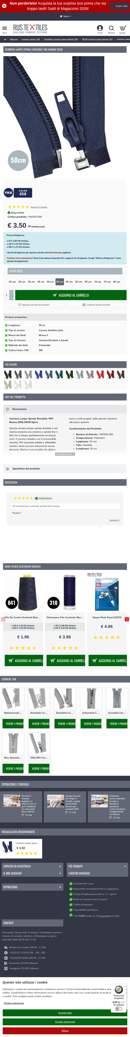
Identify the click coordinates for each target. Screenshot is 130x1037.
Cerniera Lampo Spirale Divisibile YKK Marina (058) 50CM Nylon (27, 843)
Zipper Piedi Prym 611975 (23, 617)
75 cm (107, 282)
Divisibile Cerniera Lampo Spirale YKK (61, 39)
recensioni (104, 916)
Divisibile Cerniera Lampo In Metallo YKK (39, 712)
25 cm (12, 282)
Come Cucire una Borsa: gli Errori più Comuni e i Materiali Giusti (73, 802)
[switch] (118, 1009)
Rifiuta (65, 1030)
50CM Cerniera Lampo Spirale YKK (97, 39)
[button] (33, 305)
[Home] (5, 39)
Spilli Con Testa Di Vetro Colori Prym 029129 (65, 617)
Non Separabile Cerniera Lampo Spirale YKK (13, 757)
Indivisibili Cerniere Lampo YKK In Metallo (91, 712)
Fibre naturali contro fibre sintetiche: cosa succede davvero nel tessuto (29, 802)
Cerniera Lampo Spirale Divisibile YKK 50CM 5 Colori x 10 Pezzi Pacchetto (107, 617)
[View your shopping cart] (122, 28)
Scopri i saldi (121, 6)
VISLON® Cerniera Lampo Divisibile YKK (39, 757)
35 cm (31, 282)
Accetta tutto (65, 1012)
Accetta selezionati (65, 1021)
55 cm (69, 282)
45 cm (50, 282)
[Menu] (125, 986)
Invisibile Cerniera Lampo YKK (117, 712)
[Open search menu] (111, 28)
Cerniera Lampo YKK (30, 39)
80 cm (116, 282)
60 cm (78, 282)
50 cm (59, 282)
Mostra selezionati (14, 1003)
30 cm (21, 282)
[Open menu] (4, 28)
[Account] (100, 28)
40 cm (40, 282)
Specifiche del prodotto (26, 468)
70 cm (97, 282)
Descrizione (19, 409)
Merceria (13, 39)
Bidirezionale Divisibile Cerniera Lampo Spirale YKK (13, 712)
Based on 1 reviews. (39, 207)
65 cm (88, 282)
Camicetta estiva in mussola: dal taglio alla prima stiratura (117, 801)
